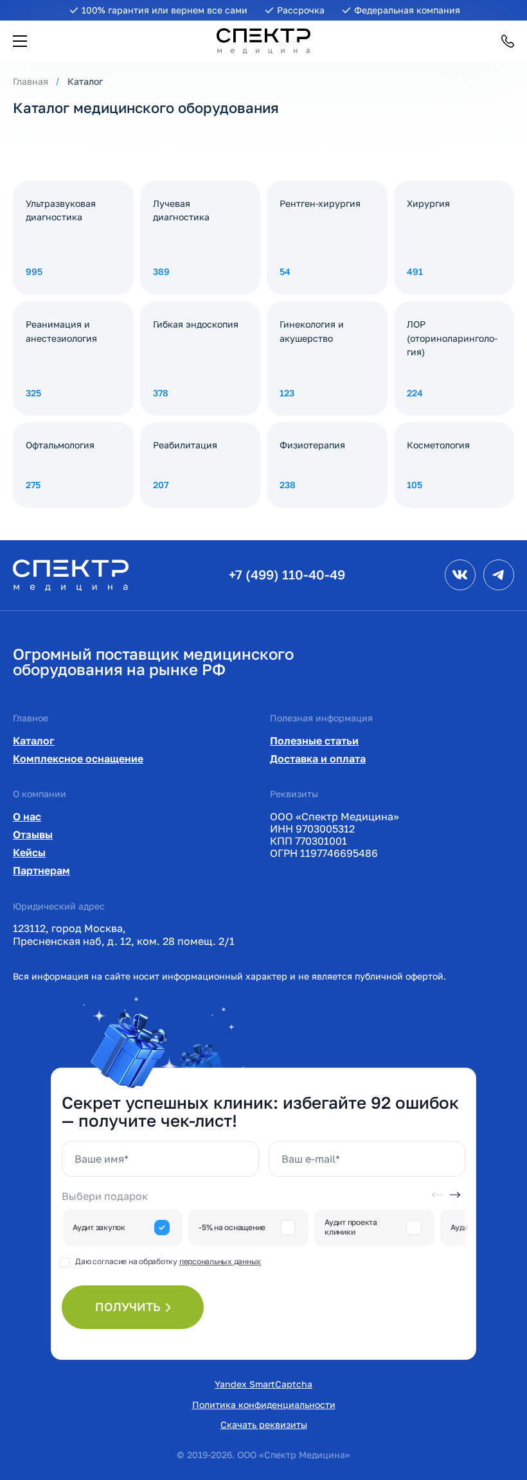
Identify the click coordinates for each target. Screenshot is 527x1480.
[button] (20, 41)
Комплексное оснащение (78, 758)
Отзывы (33, 834)
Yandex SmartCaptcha (263, 1384)
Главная (30, 81)
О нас (27, 816)
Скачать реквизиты (263, 1424)
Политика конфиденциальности (263, 1404)
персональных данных (220, 1261)
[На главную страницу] (71, 573)
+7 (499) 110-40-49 (287, 574)
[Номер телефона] (507, 41)
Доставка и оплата (318, 758)
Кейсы (29, 852)
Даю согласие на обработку (168, 1261)
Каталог (34, 740)
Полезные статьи (314, 740)
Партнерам (41, 870)
